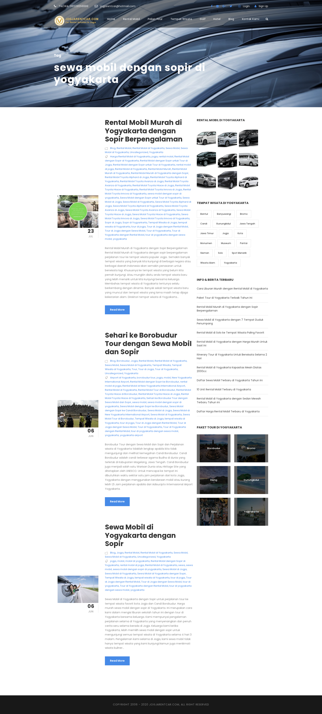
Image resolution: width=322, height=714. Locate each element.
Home (111, 19)
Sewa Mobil (173, 148)
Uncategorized (139, 152)
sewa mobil (139, 402)
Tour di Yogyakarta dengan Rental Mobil (144, 586)
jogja (154, 156)
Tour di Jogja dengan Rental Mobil (167, 226)
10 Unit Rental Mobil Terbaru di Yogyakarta (224, 389)
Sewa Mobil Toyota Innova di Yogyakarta (165, 218)
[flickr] (217, 6)
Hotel (217, 19)
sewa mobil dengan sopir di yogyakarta (137, 569)
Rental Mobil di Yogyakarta (148, 148)
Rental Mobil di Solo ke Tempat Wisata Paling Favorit (230, 332)
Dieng (213, 480)
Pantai (243, 243)
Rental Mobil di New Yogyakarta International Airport (153, 386)
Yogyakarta (156, 152)
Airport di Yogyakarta (123, 377)
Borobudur (123, 361)
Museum (226, 243)
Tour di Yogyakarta (166, 369)
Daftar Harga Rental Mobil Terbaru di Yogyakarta (228, 411)
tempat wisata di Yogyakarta (152, 577)
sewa (181, 565)
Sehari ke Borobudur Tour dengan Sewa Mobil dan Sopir (148, 343)
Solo (220, 252)
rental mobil (166, 156)
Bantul (204, 214)
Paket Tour (155, 19)
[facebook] (211, 6)
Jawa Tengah (247, 223)
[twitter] (231, 6)
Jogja (134, 361)
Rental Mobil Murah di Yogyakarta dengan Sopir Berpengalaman (144, 131)
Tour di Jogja (146, 369)
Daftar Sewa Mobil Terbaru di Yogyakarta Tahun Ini (230, 380)
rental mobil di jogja (132, 565)
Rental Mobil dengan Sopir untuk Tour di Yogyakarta (144, 164)
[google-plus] (224, 6)
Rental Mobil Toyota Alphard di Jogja (127, 177)
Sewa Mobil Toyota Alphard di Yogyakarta (138, 206)
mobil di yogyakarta (137, 561)
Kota (240, 233)
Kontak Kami (250, 19)
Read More (117, 310)
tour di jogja (138, 226)
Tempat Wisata (181, 19)
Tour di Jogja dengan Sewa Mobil (125, 230)
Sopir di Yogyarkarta (135, 222)
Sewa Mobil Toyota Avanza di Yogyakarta (150, 210)
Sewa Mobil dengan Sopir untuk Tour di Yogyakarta (150, 197)
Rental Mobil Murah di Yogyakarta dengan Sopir (159, 173)
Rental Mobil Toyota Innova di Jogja (160, 189)
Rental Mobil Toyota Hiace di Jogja (153, 185)
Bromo (244, 214)
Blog (231, 19)
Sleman (204, 252)
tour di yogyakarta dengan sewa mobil (154, 431)
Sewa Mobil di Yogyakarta (138, 202)
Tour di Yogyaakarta (158, 230)
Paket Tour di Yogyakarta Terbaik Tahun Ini (224, 298)
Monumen (206, 243)
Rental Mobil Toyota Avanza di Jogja (142, 181)
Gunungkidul (223, 223)
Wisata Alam (207, 262)
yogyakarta (120, 239)
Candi (203, 223)
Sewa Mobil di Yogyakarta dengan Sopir (140, 535)
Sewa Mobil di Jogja (160, 410)
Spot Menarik (239, 252)
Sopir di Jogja (113, 222)
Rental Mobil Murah (159, 169)
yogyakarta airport (131, 435)
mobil (167, 377)
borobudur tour (146, 377)
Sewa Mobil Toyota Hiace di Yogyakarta (156, 214)
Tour (134, 369)
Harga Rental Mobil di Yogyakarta (130, 156)
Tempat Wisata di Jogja (162, 222)
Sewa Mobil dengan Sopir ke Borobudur (144, 406)
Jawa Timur (207, 233)
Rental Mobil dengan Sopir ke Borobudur (154, 381)
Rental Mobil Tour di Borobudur (156, 390)
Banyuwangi (224, 214)
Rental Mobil (131, 19)
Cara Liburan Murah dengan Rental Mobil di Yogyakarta (232, 288)
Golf (203, 19)
